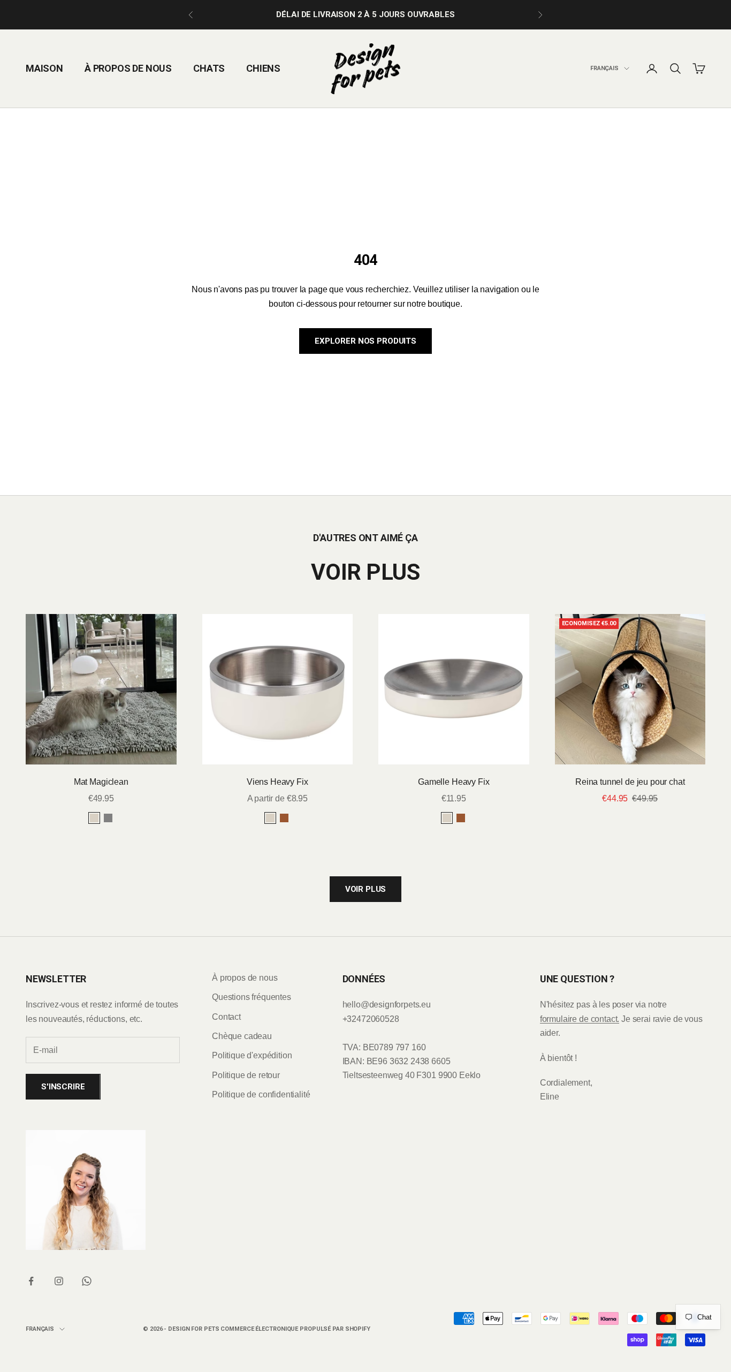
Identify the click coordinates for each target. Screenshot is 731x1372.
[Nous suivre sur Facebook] (31, 1281)
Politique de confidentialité (261, 1094)
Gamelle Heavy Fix (453, 781)
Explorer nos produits (365, 341)
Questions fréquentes (251, 997)
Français (604, 68)
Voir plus (365, 889)
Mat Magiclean (101, 781)
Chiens (263, 68)
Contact (226, 1016)
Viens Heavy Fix (277, 781)
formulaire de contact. (579, 1019)
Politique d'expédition (252, 1055)
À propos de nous (128, 68)
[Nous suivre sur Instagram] (59, 1281)
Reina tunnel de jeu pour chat (629, 781)
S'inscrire (63, 1086)
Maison (44, 68)
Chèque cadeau (242, 1036)
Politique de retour (246, 1075)
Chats (209, 68)
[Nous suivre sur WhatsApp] (86, 1281)
